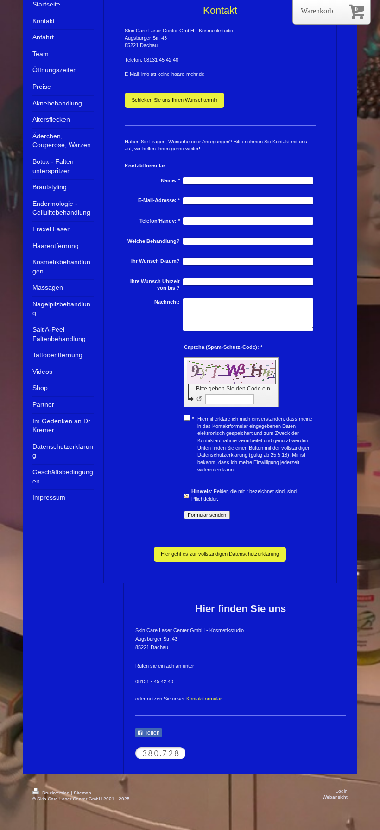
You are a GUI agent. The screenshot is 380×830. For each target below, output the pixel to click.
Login (342, 790)
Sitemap (82, 792)
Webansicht (335, 796)
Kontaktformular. (204, 698)
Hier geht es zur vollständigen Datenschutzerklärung (220, 554)
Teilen (151, 733)
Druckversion (56, 792)
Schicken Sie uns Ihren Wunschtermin (174, 100)
